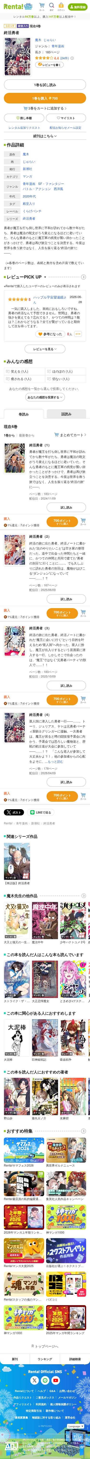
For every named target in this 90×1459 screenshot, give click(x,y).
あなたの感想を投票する (43, 397)
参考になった (52, 334)
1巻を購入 (45, 98)
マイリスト (68, 118)
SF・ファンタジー (51, 183)
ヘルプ (42, 1391)
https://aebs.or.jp (31, 1453)
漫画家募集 (21, 1417)
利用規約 (41, 1404)
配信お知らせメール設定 (65, 127)
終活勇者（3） (40, 627)
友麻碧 (64, 1118)
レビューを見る (43, 349)
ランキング (45, 1359)
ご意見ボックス (45, 1397)
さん (49, 299)
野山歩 (8, 1118)
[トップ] (13, 6)
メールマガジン (67, 1397)
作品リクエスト (22, 1397)
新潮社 (27, 168)
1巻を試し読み (45, 84)
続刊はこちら (43, 135)
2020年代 (29, 196)
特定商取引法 (34, 1410)
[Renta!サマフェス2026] (27, 6)
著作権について (55, 1410)
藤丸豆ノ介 (39, 1118)
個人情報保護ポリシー (63, 1404)
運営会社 (70, 1417)
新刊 (15, 1359)
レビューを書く (51, 65)
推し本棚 (26, 118)
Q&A (52, 1391)
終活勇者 (29, 218)
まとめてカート (72, 434)
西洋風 (58, 188)
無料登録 (80, 7)
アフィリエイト (22, 1404)
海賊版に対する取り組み (46, 1417)
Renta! (8, 823)
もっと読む (55, 761)
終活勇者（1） (40, 444)
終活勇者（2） (40, 536)
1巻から (9, 435)
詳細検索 (75, 1359)
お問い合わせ (67, 1391)
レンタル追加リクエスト (24, 127)
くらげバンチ (32, 211)
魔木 (38, 39)
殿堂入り (29, 203)
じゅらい (49, 39)
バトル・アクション (37, 188)
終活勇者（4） (40, 714)
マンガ (27, 176)
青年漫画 (58, 46)
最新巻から (27, 435)
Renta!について (24, 1391)
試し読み (66, 507)
